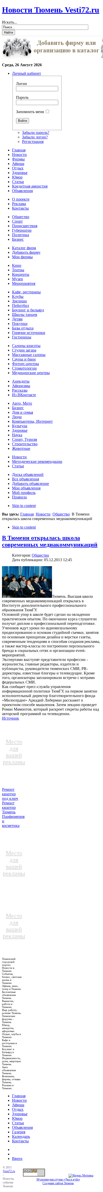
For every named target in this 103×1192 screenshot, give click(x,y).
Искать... (9, 22)
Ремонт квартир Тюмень (9, 807)
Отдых (18, 1109)
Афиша (18, 1105)
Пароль (22, 97)
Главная (27, 514)
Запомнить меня (30, 112)
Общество (61, 514)
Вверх (17, 1158)
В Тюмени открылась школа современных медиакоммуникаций (50, 541)
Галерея (18, 1132)
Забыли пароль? (35, 132)
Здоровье (20, 1114)
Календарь (21, 1136)
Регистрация (33, 141)
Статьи (18, 1123)
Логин (21, 83)
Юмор (17, 1118)
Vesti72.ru (9, 1171)
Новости (43, 514)
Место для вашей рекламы (14, 751)
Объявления (22, 1127)
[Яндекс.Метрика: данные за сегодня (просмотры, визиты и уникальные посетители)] (80, 1176)
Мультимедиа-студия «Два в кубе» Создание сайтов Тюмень (58, 1181)
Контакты (20, 1141)
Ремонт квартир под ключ (10, 794)
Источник (10, 718)
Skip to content (24, 505)
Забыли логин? (35, 137)
